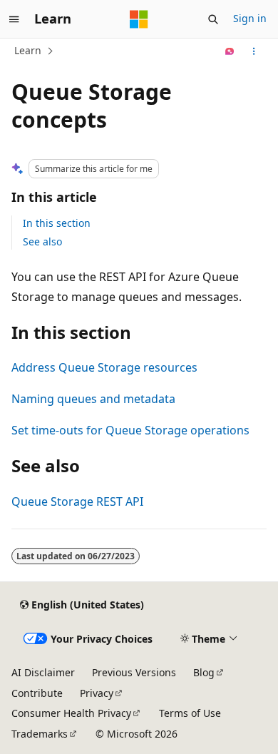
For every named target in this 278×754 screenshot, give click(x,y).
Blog (204, 672)
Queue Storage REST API (77, 501)
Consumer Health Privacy (71, 713)
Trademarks (39, 733)
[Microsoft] (139, 19)
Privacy (96, 693)
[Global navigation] (14, 19)
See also (42, 241)
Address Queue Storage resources (104, 367)
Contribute (37, 693)
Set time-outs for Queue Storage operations (130, 430)
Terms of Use (190, 713)
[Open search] (213, 19)
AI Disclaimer (43, 672)
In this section (57, 223)
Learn (27, 50)
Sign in (250, 18)
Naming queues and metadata (93, 399)
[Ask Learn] (230, 51)
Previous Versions (134, 672)
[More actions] (254, 51)
